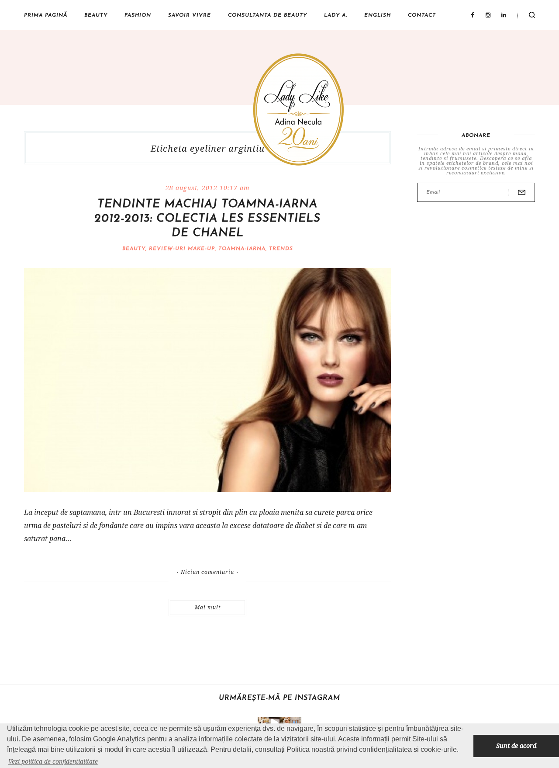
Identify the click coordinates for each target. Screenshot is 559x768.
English (377, 15)
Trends (281, 248)
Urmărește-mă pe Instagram (279, 698)
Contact (422, 15)
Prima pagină (45, 15)
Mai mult (208, 607)
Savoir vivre (189, 15)
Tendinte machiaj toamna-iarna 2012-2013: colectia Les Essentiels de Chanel (207, 218)
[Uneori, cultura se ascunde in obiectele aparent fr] (263, 722)
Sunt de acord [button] (516, 745)
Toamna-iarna (242, 248)
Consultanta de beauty (267, 15)
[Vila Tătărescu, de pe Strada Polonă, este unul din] (274, 722)
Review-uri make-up (182, 248)
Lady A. (335, 15)
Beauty (95, 15)
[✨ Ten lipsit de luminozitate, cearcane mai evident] (285, 722)
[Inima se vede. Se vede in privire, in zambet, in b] (295, 722)
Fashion (137, 15)
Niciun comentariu (207, 572)
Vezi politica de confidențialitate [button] (53, 761)
